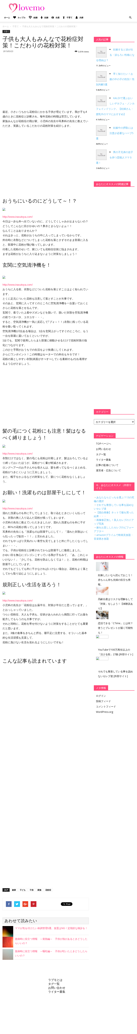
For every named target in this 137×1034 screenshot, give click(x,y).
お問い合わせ (103, 449)
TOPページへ (103, 443)
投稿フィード (103, 701)
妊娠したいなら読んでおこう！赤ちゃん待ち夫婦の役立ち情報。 (115, 579)
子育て (69, 17)
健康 (14, 890)
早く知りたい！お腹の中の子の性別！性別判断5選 (115, 79)
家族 (39, 890)
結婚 (35, 17)
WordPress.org (104, 712)
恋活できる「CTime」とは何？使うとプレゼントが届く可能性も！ (115, 627)
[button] (130, 17)
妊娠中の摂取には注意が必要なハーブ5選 (114, 133)
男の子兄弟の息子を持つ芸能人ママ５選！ (114, 157)
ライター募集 (103, 459)
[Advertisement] (45, 81)
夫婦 (81, 17)
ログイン (101, 695)
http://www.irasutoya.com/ (17, 216)
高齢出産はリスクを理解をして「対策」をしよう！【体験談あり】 (115, 603)
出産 (58, 17)
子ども (23, 890)
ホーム (7, 17)
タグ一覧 (101, 454)
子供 (32, 890)
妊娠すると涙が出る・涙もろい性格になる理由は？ (115, 55)
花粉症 (48, 890)
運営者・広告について (108, 470)
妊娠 (46, 17)
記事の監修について (107, 465)
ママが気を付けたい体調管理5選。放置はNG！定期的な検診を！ (51, 928)
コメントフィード (106, 706)
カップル (22, 17)
